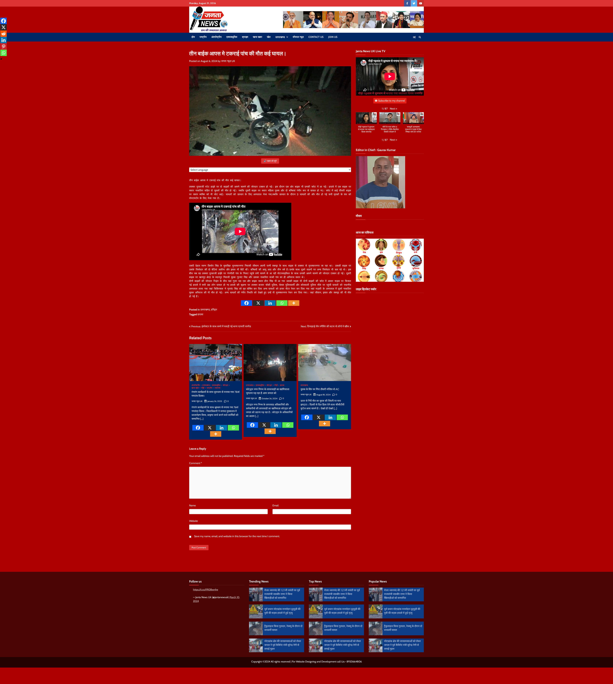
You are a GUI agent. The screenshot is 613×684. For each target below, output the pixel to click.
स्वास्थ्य (217, 388)
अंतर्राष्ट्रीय (216, 36)
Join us (332, 36)
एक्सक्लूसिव (231, 36)
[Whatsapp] (282, 303)
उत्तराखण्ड (280, 37)
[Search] (419, 37)
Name (192, 505)
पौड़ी (202, 388)
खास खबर (257, 36)
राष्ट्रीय (203, 36)
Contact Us (315, 36)
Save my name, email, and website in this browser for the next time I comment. (237, 536)
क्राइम (245, 36)
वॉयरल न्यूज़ (298, 36)
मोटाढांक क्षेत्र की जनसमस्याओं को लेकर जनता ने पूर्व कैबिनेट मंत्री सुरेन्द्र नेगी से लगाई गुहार (282, 645)
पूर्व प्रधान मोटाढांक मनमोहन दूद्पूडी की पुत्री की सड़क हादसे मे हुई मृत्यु (282, 611)
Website (193, 520)
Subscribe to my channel (391, 100)
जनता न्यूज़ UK (228, 61)
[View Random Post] (414, 37)
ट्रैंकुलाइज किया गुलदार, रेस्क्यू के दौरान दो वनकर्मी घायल (283, 628)
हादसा (200, 314)
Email (275, 505)
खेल (269, 36)
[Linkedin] (270, 303)
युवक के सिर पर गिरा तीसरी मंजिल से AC (320, 389)
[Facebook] (246, 303)
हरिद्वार (214, 309)
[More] (293, 303)
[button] (393, 109)
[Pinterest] (3, 46)
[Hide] (1, 59)
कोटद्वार (225, 385)
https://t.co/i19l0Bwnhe (205, 589)
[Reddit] (3, 33)
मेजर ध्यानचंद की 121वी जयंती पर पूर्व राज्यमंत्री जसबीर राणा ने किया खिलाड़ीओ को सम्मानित (282, 594)
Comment (195, 463)
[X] (258, 303)
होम (193, 36)
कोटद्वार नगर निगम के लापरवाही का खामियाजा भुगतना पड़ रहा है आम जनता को (267, 391)
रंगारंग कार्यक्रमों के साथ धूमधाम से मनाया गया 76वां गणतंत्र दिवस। (215, 394)
